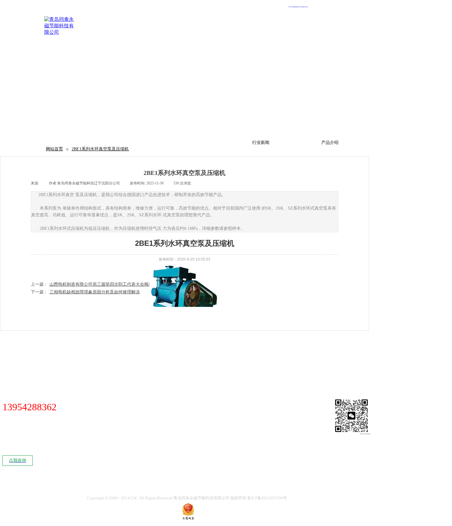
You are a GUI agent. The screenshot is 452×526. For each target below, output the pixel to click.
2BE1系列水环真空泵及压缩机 (100, 149)
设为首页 (373, 10)
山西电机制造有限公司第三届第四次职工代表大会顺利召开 (96, 284)
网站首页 (54, 149)
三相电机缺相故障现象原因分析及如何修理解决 (85, 292)
